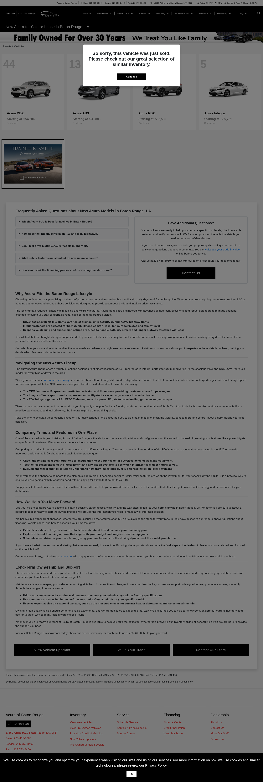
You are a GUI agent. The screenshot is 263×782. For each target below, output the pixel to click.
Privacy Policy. (156, 765)
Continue (131, 76)
